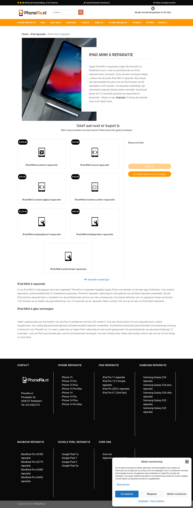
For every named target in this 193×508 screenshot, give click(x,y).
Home (25, 34)
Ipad (43, 22)
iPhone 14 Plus (70, 400)
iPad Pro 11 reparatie (114, 377)
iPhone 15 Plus (70, 385)
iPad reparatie (38, 34)
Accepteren (127, 494)
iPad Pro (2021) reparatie (116, 388)
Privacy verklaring (157, 501)
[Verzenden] (80, 12)
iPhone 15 (67, 377)
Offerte (150, 22)
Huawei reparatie (118, 22)
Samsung (71, 22)
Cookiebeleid (143, 501)
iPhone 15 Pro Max (72, 388)
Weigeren (152, 494)
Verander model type (98, 279)
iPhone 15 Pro (69, 381)
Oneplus (99, 22)
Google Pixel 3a (70, 465)
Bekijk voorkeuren (177, 494)
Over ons (107, 454)
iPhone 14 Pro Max (72, 404)
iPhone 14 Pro (69, 396)
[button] (186, 461)
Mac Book (56, 22)
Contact (162, 22)
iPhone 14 (67, 392)
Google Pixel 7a (70, 454)
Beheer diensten (123, 484)
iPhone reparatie (26, 22)
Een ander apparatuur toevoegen (149, 174)
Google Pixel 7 (69, 458)
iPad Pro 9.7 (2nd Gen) (115, 392)
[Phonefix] (32, 12)
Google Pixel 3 (69, 461)
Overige (137, 22)
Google (85, 22)
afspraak (120, 97)
